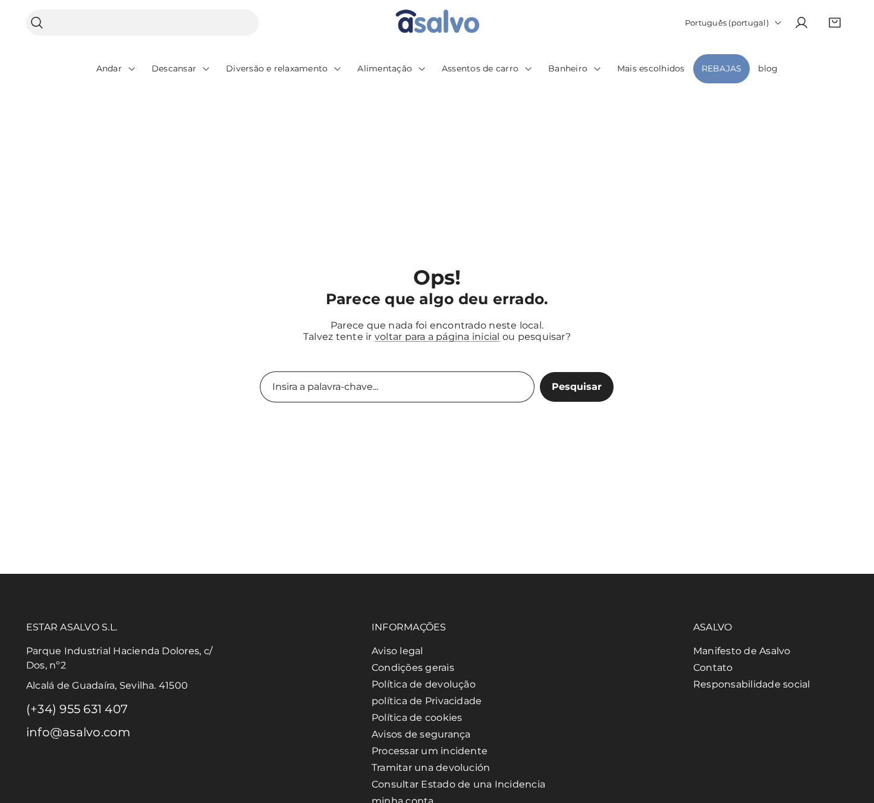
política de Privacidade (427, 701)
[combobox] (142, 23)
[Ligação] (437, 23)
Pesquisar (577, 386)
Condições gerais (413, 667)
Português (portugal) (727, 22)
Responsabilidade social (751, 684)
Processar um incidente (430, 751)
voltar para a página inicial (437, 336)
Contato (713, 667)
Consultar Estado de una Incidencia (458, 784)
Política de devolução (424, 684)
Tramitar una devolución (431, 767)
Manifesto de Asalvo (742, 651)
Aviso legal (397, 651)
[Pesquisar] (37, 23)
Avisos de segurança (421, 734)
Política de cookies (417, 717)
